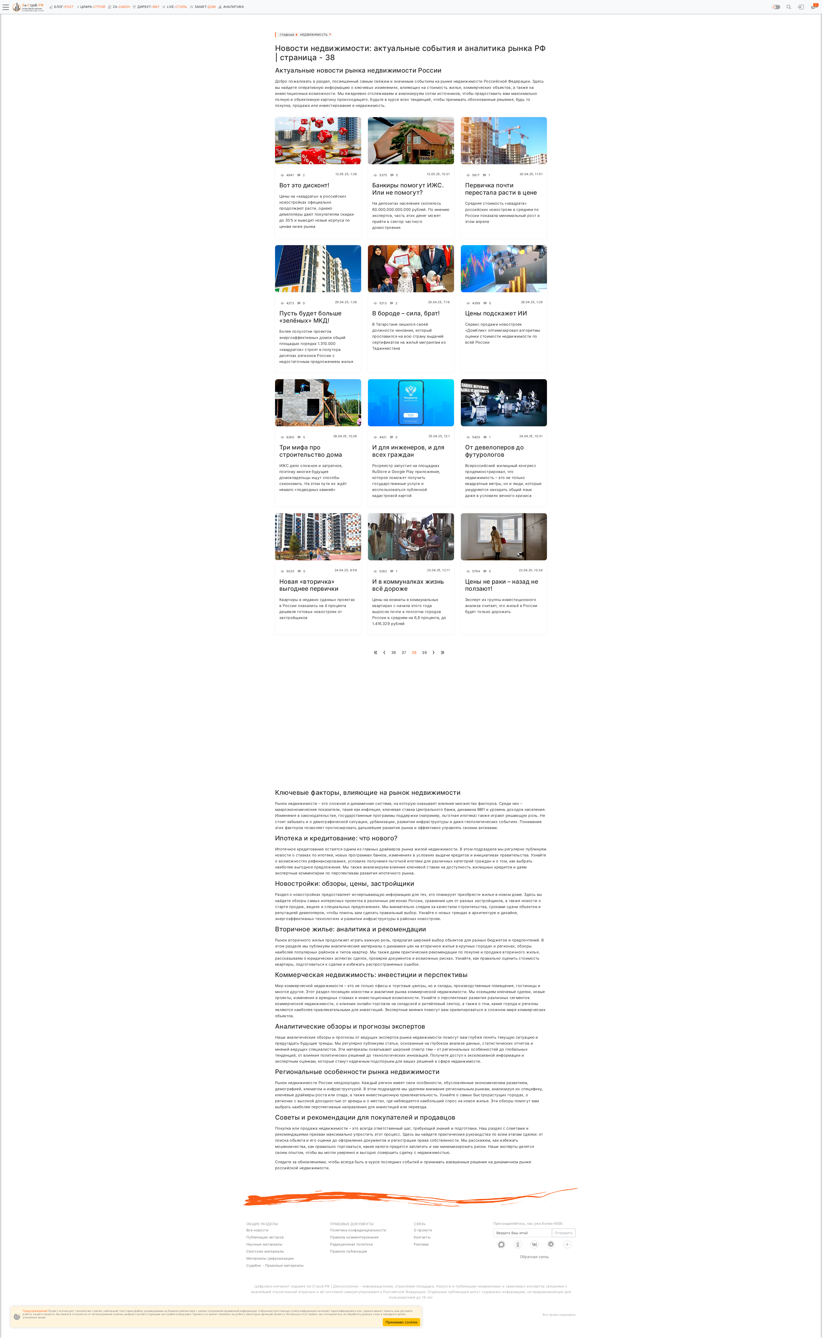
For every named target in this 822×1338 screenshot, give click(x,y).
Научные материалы (264, 1244)
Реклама (421, 1244)
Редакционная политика (351, 1244)
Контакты (422, 1237)
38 (414, 652)
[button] (6, 7)
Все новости (257, 1230)
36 (393, 652)
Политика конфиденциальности (358, 1230)
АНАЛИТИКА (233, 7)
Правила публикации (348, 1251)
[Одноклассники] (518, 1244)
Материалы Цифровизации (270, 1258)
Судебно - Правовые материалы (275, 1265)
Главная (287, 35)
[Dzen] (567, 1244)
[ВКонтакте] (534, 1244)
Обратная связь (534, 1256)
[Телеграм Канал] (551, 1244)
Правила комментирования (354, 1237)
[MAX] (501, 1244)
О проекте (423, 1230)
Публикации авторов (265, 1237)
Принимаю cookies (401, 1322)
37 (404, 652)
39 (424, 652)
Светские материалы (265, 1251)
